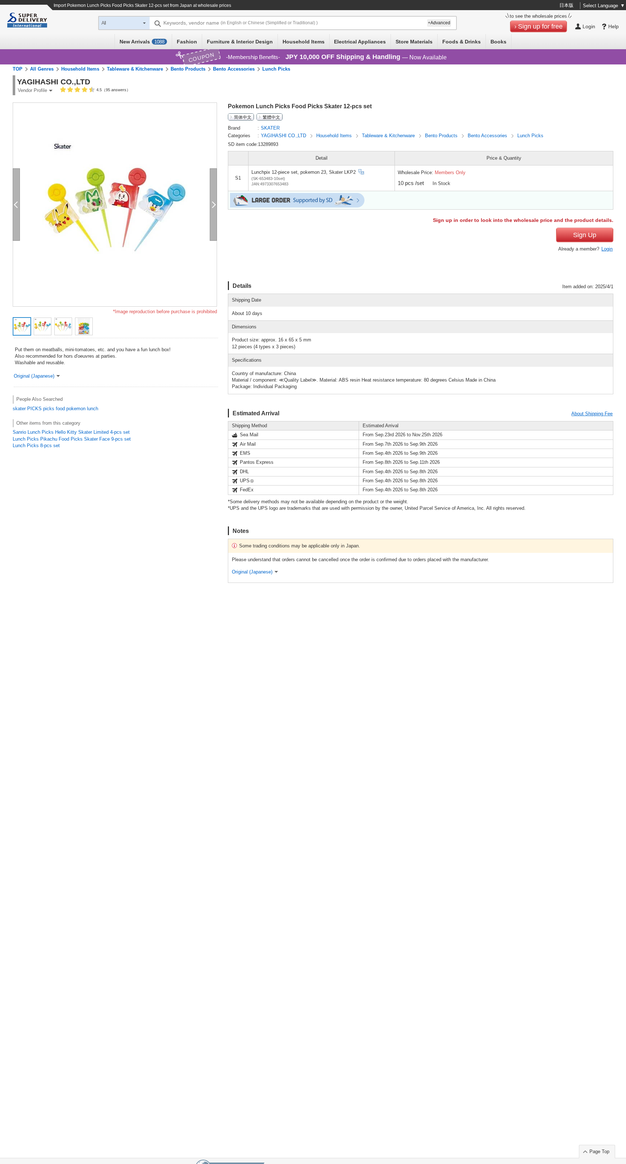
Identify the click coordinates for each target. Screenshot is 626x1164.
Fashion (187, 42)
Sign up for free (540, 26)
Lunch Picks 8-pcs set (36, 445)
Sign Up (584, 235)
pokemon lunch (82, 408)
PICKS (34, 408)
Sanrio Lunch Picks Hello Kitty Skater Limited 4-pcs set (71, 432)
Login (607, 249)
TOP (17, 69)
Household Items (304, 42)
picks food (54, 408)
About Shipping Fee (592, 413)
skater (19, 408)
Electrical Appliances (360, 42)
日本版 (566, 5)
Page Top (599, 1151)
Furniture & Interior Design (240, 42)
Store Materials (414, 42)
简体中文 (242, 117)
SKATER (270, 128)
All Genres (42, 69)
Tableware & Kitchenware (135, 69)
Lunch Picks (276, 69)
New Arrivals (142, 42)
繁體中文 (271, 117)
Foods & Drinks (461, 42)
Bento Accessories (234, 69)
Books (498, 42)
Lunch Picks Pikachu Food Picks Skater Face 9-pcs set (72, 439)
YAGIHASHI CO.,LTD (284, 135)
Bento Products (188, 69)
